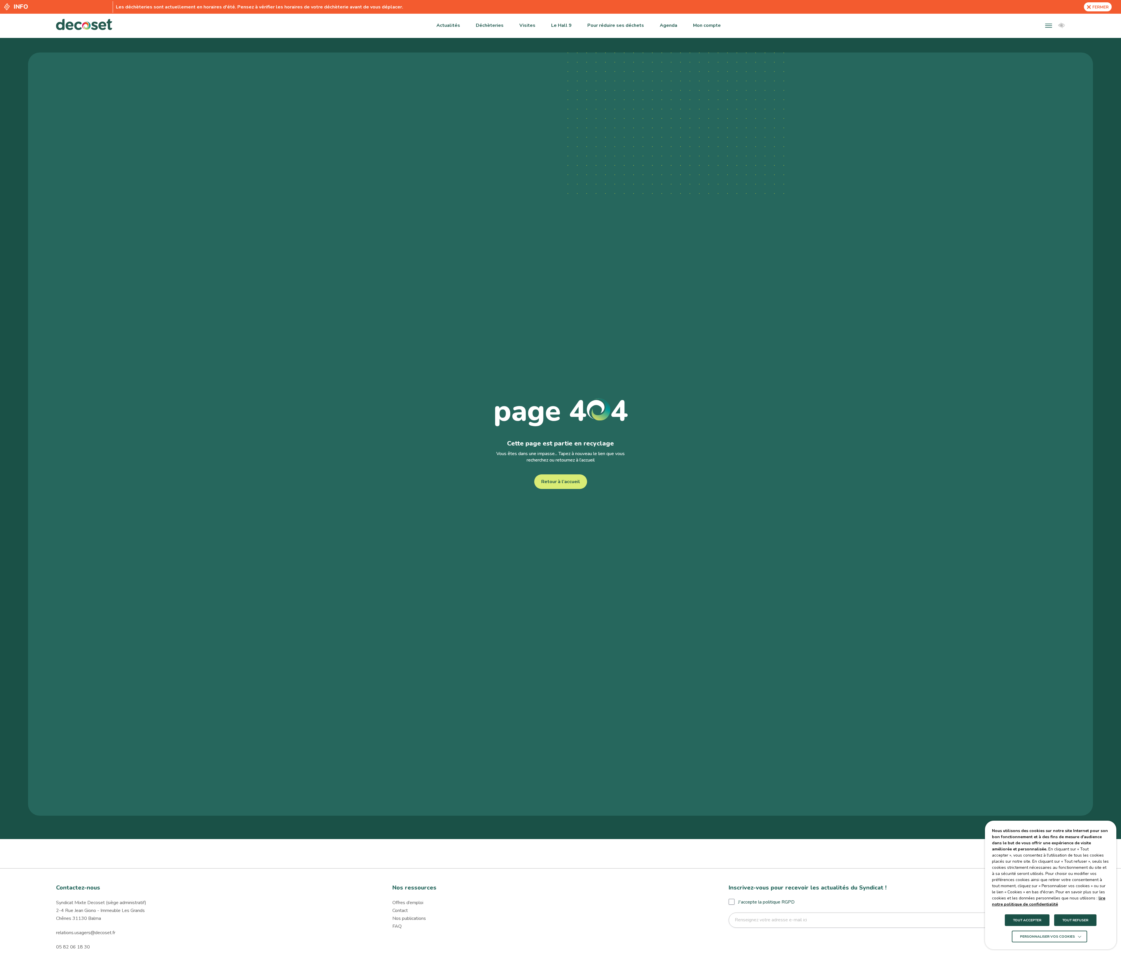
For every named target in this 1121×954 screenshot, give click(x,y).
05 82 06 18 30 (73, 947)
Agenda (668, 25)
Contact (400, 910)
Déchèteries (490, 25)
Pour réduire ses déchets (615, 25)
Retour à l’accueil (560, 481)
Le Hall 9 (561, 25)
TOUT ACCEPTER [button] (1027, 920)
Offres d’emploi (407, 902)
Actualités (448, 25)
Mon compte (707, 25)
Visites (527, 25)
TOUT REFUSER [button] (1075, 920)
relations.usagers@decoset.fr (85, 932)
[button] (1048, 25)
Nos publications (409, 918)
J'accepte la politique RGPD (766, 902)
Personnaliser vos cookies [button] (1047, 936)
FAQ (397, 926)
